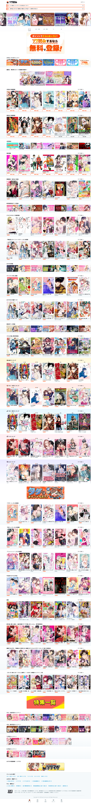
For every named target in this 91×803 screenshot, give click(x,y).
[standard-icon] (83, 5)
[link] (24, 62)
